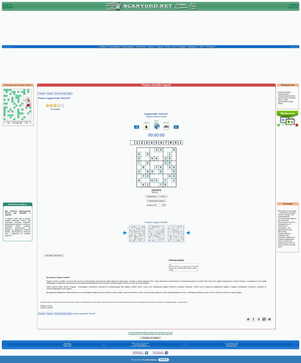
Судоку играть (46, 306)
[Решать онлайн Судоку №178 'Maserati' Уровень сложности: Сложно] (137, 242)
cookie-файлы (151, 360)
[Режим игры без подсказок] (146, 130)
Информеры (67, 343)
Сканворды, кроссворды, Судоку (18, 85)
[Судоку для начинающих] (166, 130)
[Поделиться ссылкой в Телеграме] (269, 319)
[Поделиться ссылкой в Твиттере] (248, 319)
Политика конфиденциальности (140, 346)
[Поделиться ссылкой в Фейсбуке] (253, 319)
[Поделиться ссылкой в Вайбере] (264, 319)
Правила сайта (67, 344)
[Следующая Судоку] (176, 128)
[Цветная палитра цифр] (156, 192)
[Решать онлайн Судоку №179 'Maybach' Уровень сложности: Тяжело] (156, 242)
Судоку (49, 93)
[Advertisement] (150, 27)
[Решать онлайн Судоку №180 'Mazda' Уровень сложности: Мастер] (176, 242)
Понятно (163, 360)
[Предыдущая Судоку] (136, 128)
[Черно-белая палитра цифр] (156, 190)
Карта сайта (67, 346)
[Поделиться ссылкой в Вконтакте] (258, 319)
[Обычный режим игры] (156, 130)
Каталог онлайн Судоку (63, 93)
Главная (41, 93)
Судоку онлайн (46, 307)
